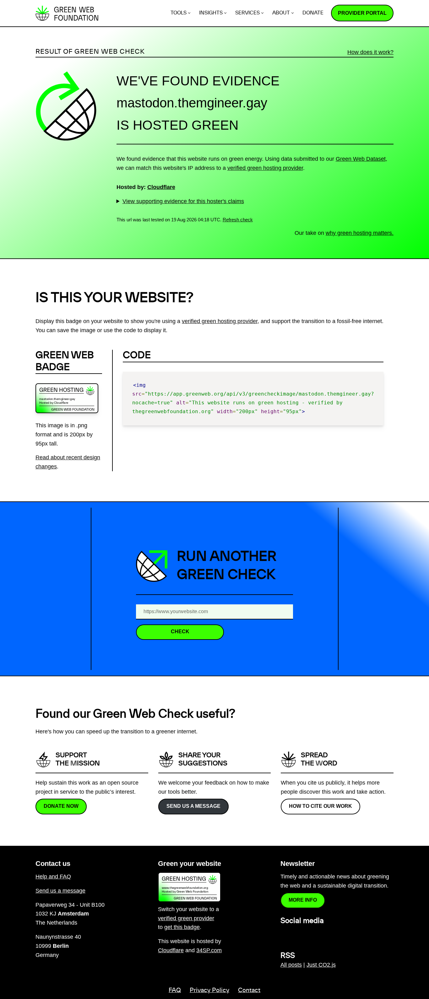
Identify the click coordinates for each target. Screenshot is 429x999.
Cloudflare (161, 187)
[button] (189, 13)
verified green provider (186, 918)
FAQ (175, 990)
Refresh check (238, 219)
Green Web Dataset (361, 159)
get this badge (182, 927)
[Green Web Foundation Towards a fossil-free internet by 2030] (66, 13)
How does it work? (370, 52)
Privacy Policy (209, 990)
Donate (312, 13)
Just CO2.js (321, 965)
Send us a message (193, 806)
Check (180, 631)
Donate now (61, 806)
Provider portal (362, 13)
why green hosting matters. (360, 233)
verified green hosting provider (265, 168)
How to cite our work (320, 806)
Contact (249, 990)
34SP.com (209, 950)
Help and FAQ (53, 876)
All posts (291, 965)
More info (303, 900)
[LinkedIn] (284, 935)
